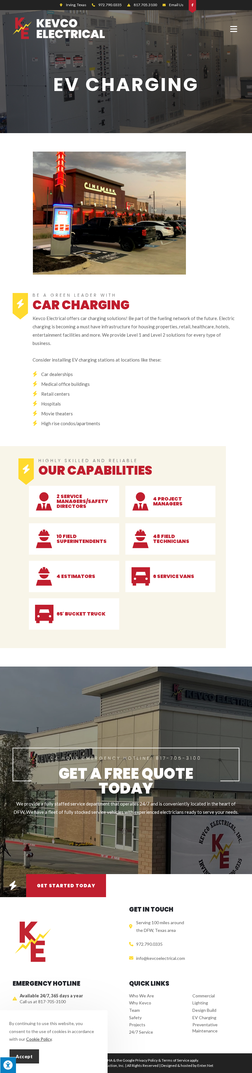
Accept (24, 1056)
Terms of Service (175, 1060)
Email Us (176, 4)
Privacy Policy (146, 1060)
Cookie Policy (39, 1039)
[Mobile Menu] (234, 28)
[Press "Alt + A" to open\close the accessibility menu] (8, 1065)
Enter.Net (205, 1065)
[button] (13, 885)
